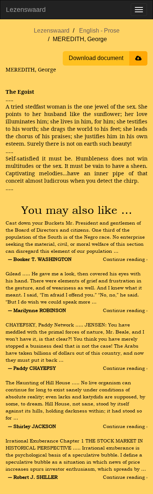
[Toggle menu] (139, 9)
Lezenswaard (26, 9)
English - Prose (99, 30)
